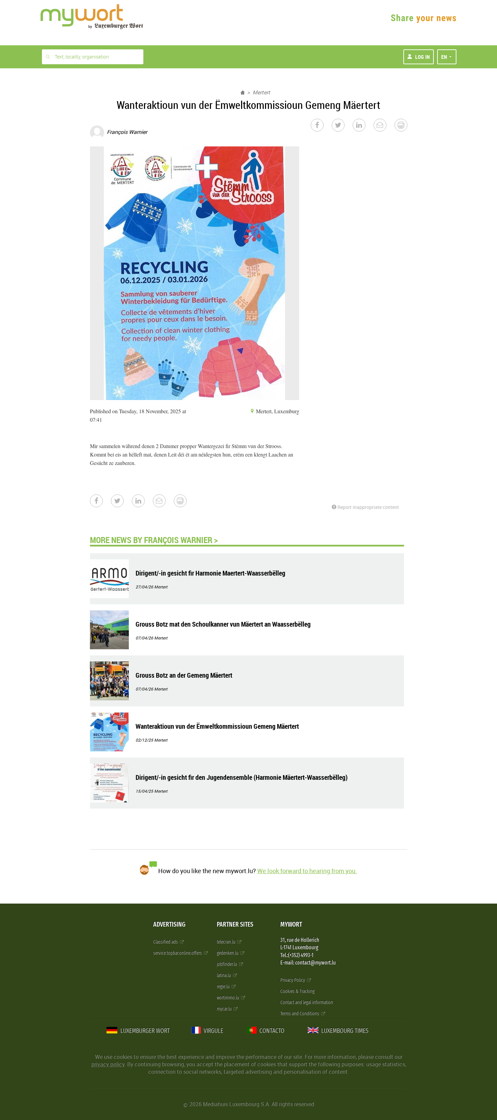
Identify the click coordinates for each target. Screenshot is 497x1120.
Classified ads (166, 942)
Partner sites (235, 924)
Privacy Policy (293, 980)
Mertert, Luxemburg (277, 411)
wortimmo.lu (228, 998)
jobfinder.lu (227, 964)
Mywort (291, 924)
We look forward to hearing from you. (307, 871)
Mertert (261, 92)
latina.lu (224, 975)
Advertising (169, 924)
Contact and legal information (306, 1002)
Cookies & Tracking (297, 991)
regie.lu (224, 986)
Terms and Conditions (300, 1014)
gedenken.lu (228, 953)
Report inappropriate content (367, 507)
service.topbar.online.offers (178, 953)
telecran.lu (226, 942)
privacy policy (107, 1064)
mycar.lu (225, 1009)
